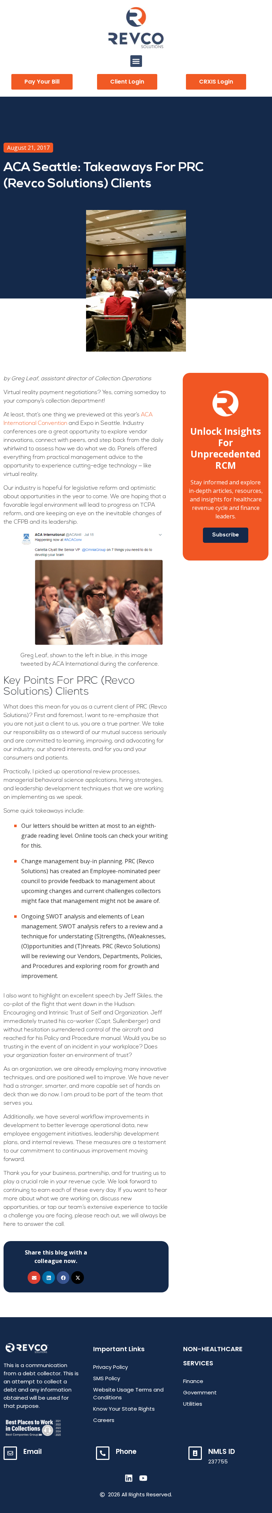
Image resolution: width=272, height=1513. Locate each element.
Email (32, 1451)
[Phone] (102, 1453)
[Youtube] (143, 1478)
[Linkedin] (129, 1478)
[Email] (10, 1453)
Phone (126, 1451)
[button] (136, 61)
